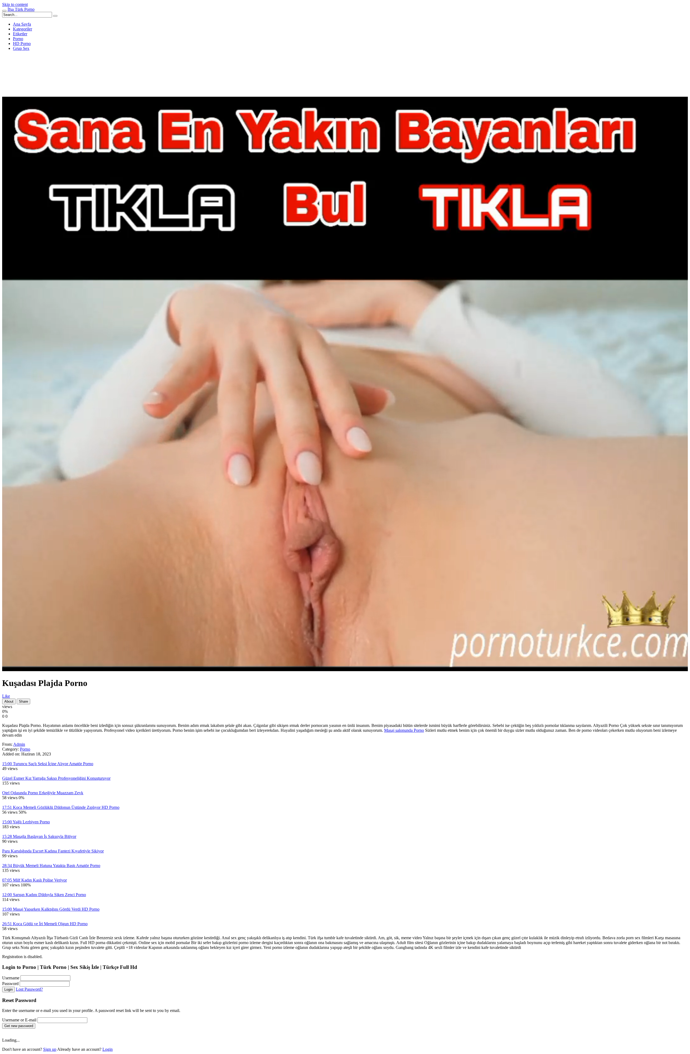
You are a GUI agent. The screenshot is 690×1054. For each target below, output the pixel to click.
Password (10, 983)
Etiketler (20, 34)
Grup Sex (21, 48)
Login (8, 989)
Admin (19, 744)
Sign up (49, 1049)
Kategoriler (22, 29)
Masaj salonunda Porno (404, 730)
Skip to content (15, 4)
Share (23, 701)
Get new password (18, 1026)
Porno (18, 38)
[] (55, 16)
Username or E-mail (19, 1020)
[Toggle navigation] (4, 11)
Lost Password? (29, 989)
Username (10, 978)
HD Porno (22, 43)
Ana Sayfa (22, 24)
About (8, 701)
